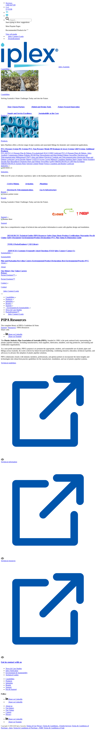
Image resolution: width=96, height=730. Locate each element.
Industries (5, 166)
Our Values (10, 710)
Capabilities (5, 69)
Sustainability (6, 253)
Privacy (8, 714)
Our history (10, 708)
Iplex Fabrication (12, 671)
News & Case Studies (14, 669)
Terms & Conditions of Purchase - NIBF (28, 728)
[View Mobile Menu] (2, 293)
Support (4, 217)
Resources (12, 328)
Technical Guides (12, 675)
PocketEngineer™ (12, 312)
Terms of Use (31, 726)
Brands (3, 192)
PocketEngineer (14, 39)
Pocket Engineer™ (8, 275)
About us (9, 706)
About (3, 263)
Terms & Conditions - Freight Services (57, 726)
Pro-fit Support (11, 689)
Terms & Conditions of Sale (54, 728)
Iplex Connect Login (16, 36)
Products (4, 115)
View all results (11, 34)
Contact (4, 283)
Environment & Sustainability (17, 673)
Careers (8, 712)
